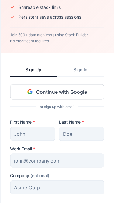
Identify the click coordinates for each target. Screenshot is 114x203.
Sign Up (33, 69)
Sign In (80, 69)
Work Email (22, 148)
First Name (22, 121)
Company (29, 175)
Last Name (71, 121)
